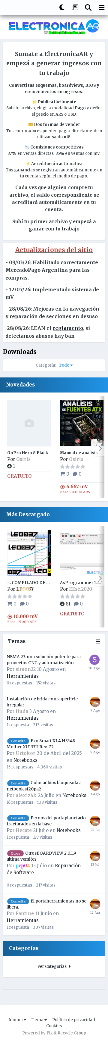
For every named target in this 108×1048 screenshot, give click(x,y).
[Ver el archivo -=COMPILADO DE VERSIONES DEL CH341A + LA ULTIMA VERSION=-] (29, 553)
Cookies (54, 1025)
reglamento (68, 328)
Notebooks (26, 760)
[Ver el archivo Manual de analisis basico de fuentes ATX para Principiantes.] (82, 423)
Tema (38, 1019)
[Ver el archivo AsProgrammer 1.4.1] (82, 553)
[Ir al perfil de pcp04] (95, 702)
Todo (53, 365)
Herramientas (23, 676)
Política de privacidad (73, 1019)
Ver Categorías (53, 966)
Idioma (16, 1019)
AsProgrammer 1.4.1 (81, 582)
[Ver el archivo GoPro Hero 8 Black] (29, 423)
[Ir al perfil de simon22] (94, 660)
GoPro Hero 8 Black (27, 452)
